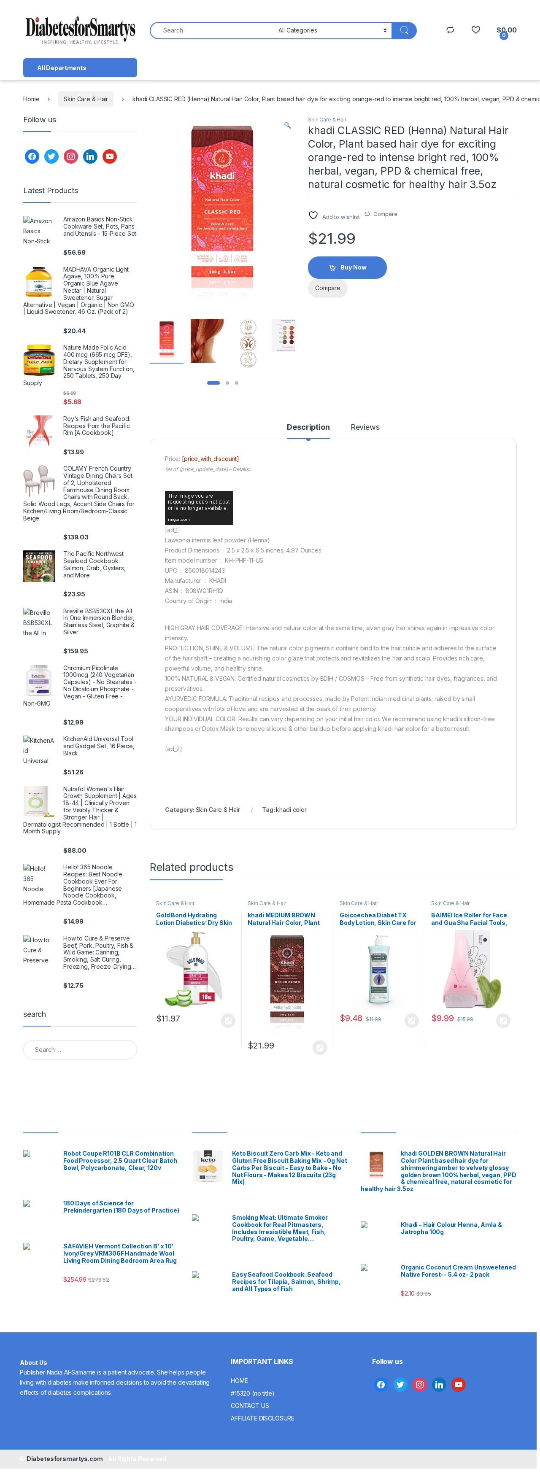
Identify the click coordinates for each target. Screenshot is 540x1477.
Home (31, 98)
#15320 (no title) (253, 1393)
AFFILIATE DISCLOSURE (262, 1418)
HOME (239, 1380)
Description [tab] (308, 427)
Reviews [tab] (365, 427)
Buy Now (353, 267)
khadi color (291, 809)
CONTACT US (250, 1405)
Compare (385, 213)
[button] (287, 125)
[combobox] (212, 30)
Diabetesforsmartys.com (65, 1458)
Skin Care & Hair (86, 98)
